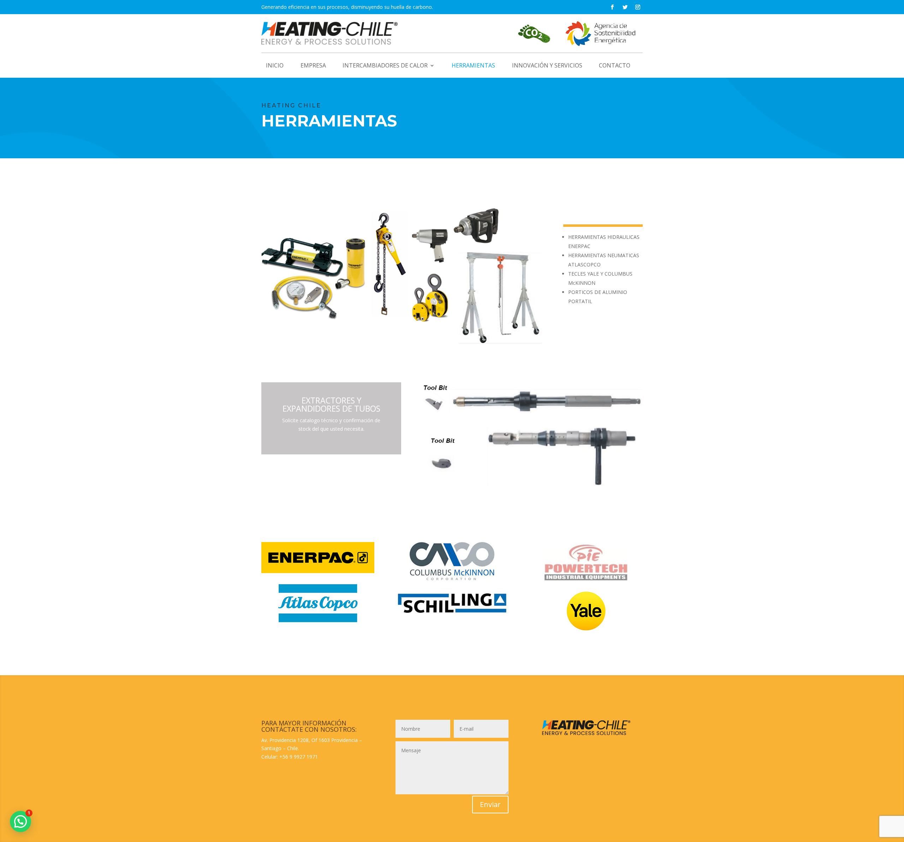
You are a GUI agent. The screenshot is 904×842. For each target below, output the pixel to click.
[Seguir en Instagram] (638, 7)
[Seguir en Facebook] (612, 7)
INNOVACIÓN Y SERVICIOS (547, 66)
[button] (20, 821)
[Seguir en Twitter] (625, 7)
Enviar (490, 804)
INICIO (275, 66)
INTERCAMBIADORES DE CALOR (385, 66)
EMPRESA (313, 66)
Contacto (614, 66)
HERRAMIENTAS (473, 66)
